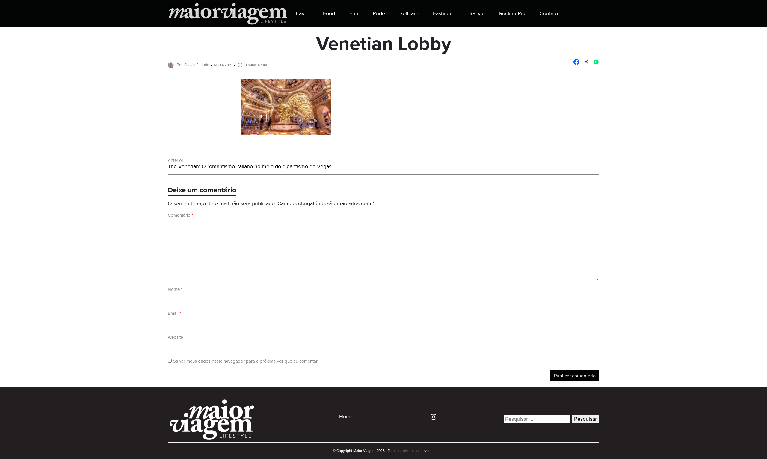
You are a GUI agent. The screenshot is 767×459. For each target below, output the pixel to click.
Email (174, 313)
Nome (175, 289)
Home (346, 417)
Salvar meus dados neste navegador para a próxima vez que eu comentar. (245, 361)
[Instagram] (431, 416)
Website (175, 337)
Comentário (180, 215)
